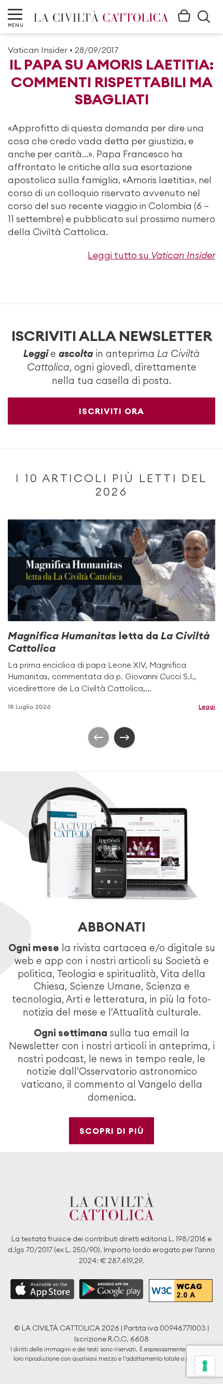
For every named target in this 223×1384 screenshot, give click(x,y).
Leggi (207, 706)
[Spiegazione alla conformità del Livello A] (181, 1290)
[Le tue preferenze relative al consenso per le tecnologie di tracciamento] (205, 1366)
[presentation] (98, 737)
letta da (109, 641)
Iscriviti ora (111, 411)
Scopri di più (111, 1131)
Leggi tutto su (151, 255)
